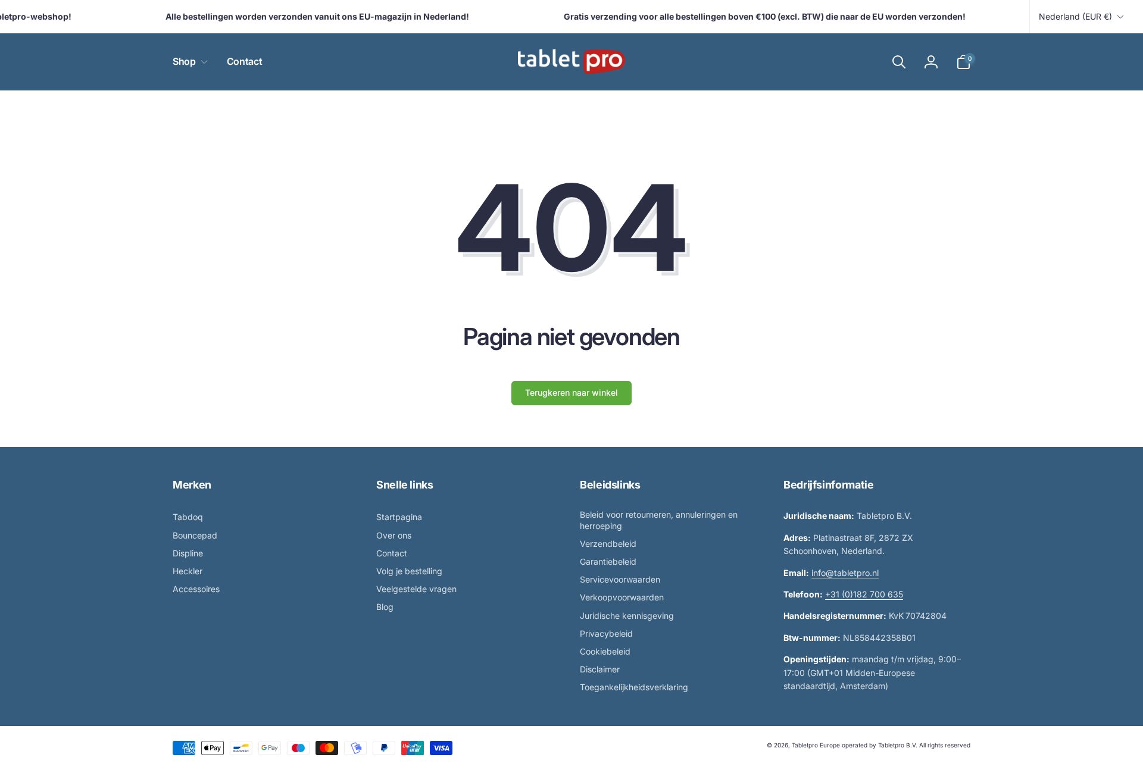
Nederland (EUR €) (1075, 16)
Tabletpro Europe (816, 745)
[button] (188, 61)
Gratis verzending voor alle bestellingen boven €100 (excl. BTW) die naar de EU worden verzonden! (758, 16)
